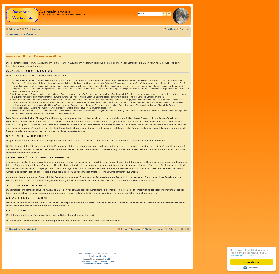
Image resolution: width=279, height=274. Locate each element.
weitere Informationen (243, 255)
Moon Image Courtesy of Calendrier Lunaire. (97, 261)
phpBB (89, 253)
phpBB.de (109, 259)
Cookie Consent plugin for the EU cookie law (251, 267)
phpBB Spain (101, 256)
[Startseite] (22, 15)
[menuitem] (25, 29)
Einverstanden (251, 262)
